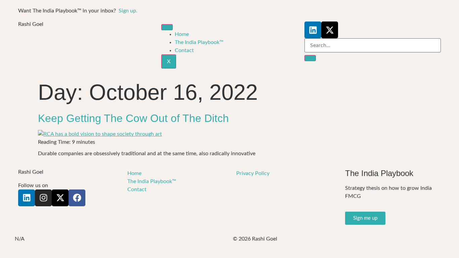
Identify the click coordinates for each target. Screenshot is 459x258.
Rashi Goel (30, 24)
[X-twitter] (329, 30)
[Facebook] (77, 197)
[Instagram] (43, 197)
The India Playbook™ (199, 42)
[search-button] (310, 58)
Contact (184, 50)
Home (182, 34)
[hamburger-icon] (167, 27)
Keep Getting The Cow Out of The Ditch (133, 118)
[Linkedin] (312, 30)
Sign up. (128, 10)
